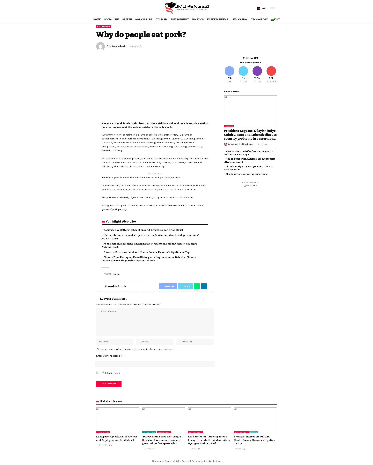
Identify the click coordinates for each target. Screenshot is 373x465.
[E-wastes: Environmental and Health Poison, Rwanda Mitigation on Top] (255, 420)
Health (253, 432)
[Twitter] (243, 75)
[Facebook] (229, 75)
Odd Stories (103, 27)
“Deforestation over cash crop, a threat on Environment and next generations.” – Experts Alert (162, 440)
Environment (164, 432)
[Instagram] (257, 75)
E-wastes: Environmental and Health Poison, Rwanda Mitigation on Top (146, 252)
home (117, 274)
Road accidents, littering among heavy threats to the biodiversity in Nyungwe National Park (209, 440)
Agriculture (149, 432)
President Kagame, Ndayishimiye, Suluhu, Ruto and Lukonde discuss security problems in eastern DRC (250, 135)
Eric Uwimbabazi (116, 46)
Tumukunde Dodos (212, 461)
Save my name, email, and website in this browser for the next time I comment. (136, 349)
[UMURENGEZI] (186, 8)
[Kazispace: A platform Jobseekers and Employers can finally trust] (117, 420)
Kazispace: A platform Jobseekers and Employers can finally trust (143, 230)
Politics (229, 126)
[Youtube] (271, 75)
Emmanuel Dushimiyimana (240, 144)
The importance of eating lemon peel (247, 174)
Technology (103, 432)
